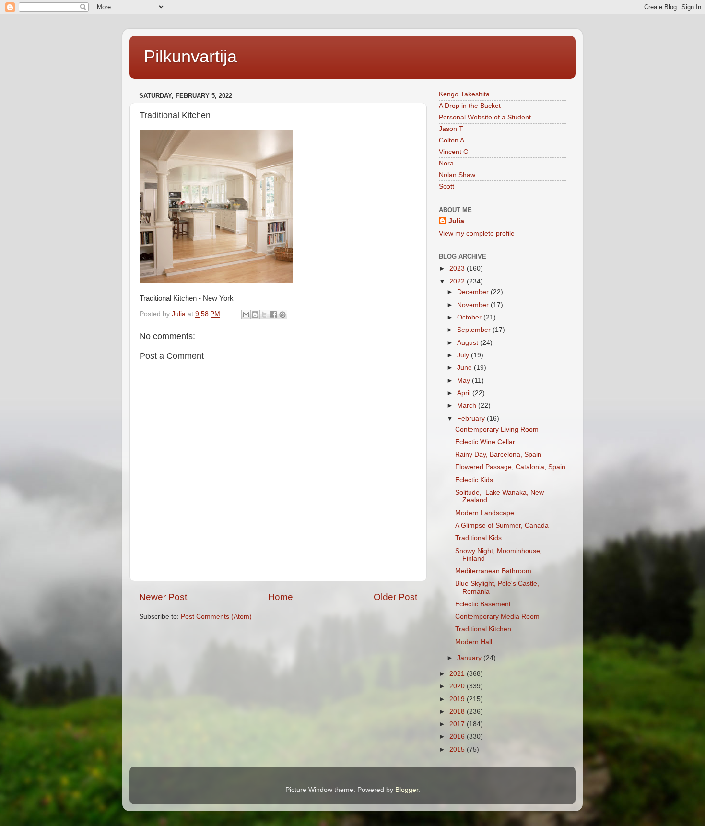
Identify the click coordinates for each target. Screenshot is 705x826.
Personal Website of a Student (485, 117)
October (470, 317)
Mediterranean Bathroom (493, 571)
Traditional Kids (478, 538)
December (474, 291)
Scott (446, 186)
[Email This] (246, 314)
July (464, 355)
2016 (458, 736)
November (474, 304)
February (472, 418)
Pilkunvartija (190, 56)
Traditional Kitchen (483, 629)
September (475, 329)
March (467, 405)
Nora (446, 163)
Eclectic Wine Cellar (485, 442)
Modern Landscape (484, 513)
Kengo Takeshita (464, 94)
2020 (458, 686)
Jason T (451, 128)
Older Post (395, 597)
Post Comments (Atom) (216, 616)
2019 (458, 699)
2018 (458, 711)
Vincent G (454, 151)
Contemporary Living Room (497, 429)
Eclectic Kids (474, 480)
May (464, 380)
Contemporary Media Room (497, 616)
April (464, 393)
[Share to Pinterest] (282, 314)
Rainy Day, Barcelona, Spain (498, 454)
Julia (456, 220)
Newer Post (163, 597)
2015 (458, 749)
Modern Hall (473, 642)
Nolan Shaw (457, 174)
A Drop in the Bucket (470, 105)
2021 (458, 673)
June (465, 367)
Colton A (451, 140)
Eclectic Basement (483, 604)
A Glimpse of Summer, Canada (502, 525)
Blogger (406, 789)
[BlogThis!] (255, 314)
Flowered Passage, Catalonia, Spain (510, 467)
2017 (458, 724)
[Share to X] (264, 314)
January (470, 657)
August (468, 342)
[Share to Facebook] (273, 314)
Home (280, 597)
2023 (458, 268)
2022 (458, 281)
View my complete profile (477, 233)
